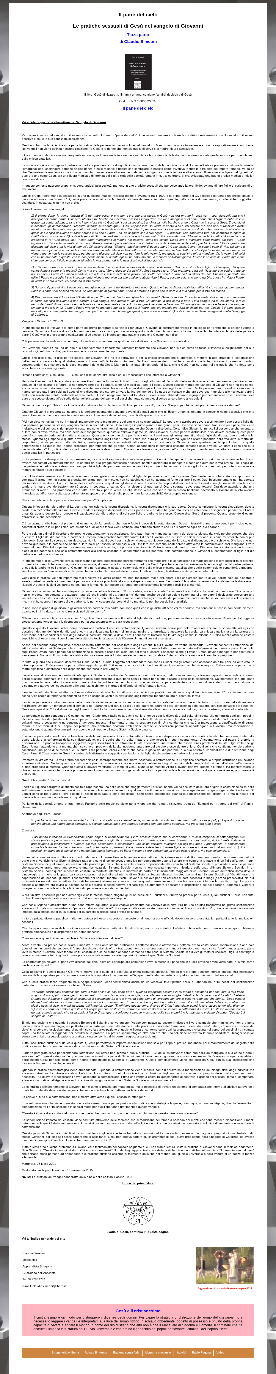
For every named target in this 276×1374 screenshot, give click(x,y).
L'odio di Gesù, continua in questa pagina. (138, 1232)
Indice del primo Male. (138, 1183)
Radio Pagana (201, 1352)
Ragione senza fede (126, 1352)
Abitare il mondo (96, 1352)
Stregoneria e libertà (65, 1352)
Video (220, 1352)
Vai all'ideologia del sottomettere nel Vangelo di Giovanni (64, 122)
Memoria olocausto (158, 1352)
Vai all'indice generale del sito (44, 1238)
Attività (181, 1352)
